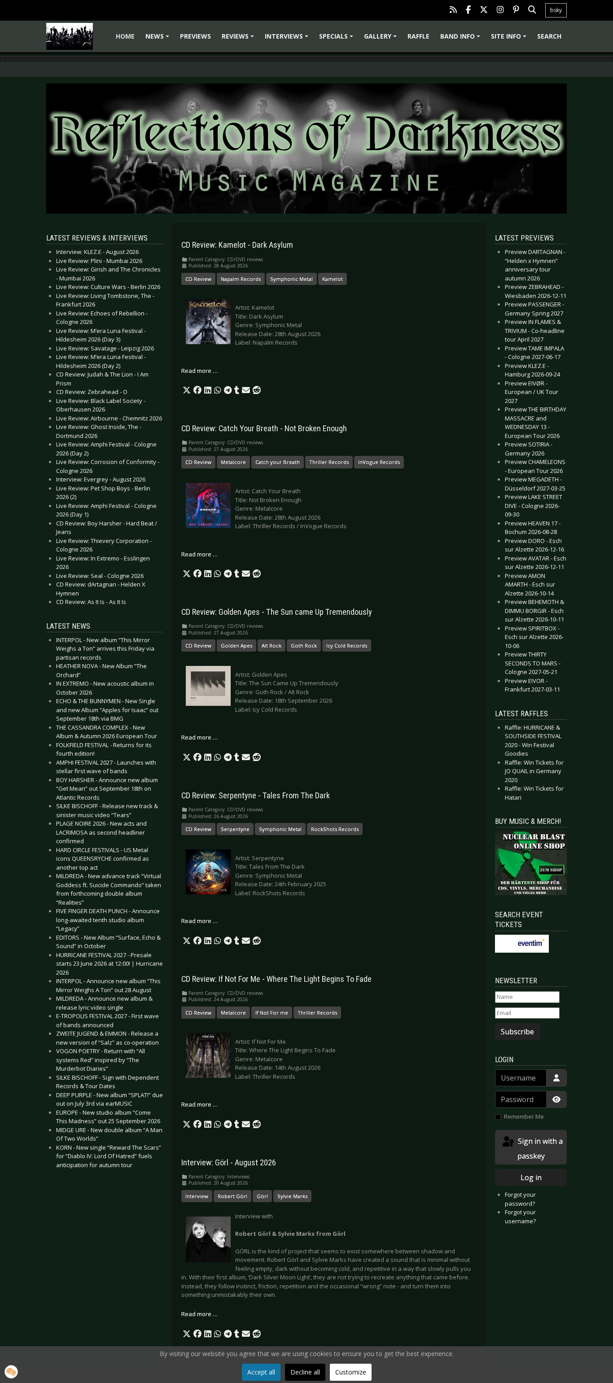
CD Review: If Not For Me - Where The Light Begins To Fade (276, 979)
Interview (196, 1196)
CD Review (198, 279)
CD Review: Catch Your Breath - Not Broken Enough (264, 428)
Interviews (288, 39)
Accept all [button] (261, 1372)
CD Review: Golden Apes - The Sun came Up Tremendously (276, 612)
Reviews (239, 39)
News (158, 39)
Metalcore (233, 462)
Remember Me (524, 1116)
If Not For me (271, 1012)
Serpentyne (235, 829)
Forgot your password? (520, 1199)
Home (125, 36)
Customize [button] (350, 1372)
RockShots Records (335, 829)
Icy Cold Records (346, 645)
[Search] (532, 10)
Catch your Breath (277, 462)
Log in (531, 1177)
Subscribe (517, 1032)
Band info (461, 39)
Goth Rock (304, 645)
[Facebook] (468, 10)
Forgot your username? (520, 1216)
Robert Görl (232, 1196)
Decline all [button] (305, 1372)
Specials (337, 39)
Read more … (199, 371)
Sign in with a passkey (539, 1148)
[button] (187, 390)
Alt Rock (271, 645)
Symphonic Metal (291, 279)
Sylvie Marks (292, 1196)
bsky (556, 10)
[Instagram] (500, 10)
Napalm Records (241, 279)
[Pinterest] (516, 10)
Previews (195, 36)
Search (549, 36)
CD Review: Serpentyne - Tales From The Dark (255, 796)
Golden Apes (236, 645)
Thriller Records (329, 462)
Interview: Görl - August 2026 (228, 1163)
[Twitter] (484, 10)
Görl (262, 1196)
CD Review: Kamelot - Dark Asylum (237, 245)
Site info (510, 39)
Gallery (381, 39)
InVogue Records (379, 462)
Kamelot (332, 279)
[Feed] (453, 10)
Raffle (418, 36)
